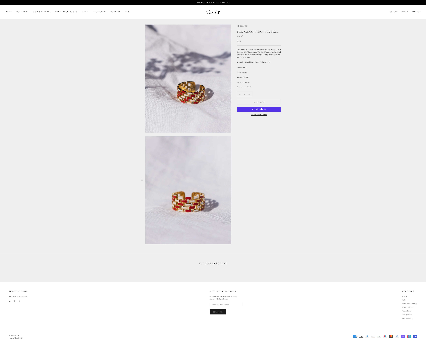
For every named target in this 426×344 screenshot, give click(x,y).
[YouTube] (19, 301)
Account (393, 12)
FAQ (127, 12)
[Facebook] (245, 86)
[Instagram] (14, 301)
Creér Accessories (66, 12)
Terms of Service (407, 307)
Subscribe (218, 312)
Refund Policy (406, 311)
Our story (22, 12)
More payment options (259, 114)
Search (404, 12)
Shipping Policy (407, 318)
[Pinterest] (250, 86)
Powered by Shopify (16, 338)
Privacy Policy (407, 314)
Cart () (415, 12)
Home (9, 12)
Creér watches (42, 12)
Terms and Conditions (409, 303)
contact (115, 12)
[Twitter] (247, 86)
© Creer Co (14, 335)
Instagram (100, 12)
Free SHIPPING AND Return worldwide (213, 2)
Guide (85, 12)
